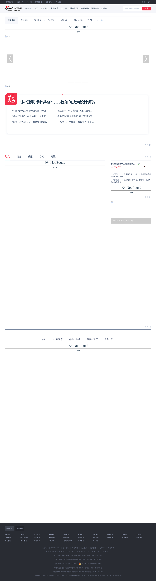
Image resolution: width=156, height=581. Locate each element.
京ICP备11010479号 (61, 564)
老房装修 (51, 20)
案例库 (38, 20)
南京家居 (110, 534)
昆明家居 (125, 534)
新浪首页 (66, 548)
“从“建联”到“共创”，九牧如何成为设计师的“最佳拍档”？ (60, 102)
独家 (30, 156)
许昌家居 (81, 541)
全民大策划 (109, 339)
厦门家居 (95, 541)
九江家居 (95, 537)
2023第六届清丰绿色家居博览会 (123, 164)
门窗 (71, 555)
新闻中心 (20, 2)
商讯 (53, 156)
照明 (96, 555)
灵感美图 (24, 20)
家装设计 (64, 20)
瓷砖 (63, 555)
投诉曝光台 (78, 20)
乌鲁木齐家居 (24, 537)
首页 (36, 8)
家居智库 (54, 8)
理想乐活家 (74, 8)
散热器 (84, 555)
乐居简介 (45, 548)
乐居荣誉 (75, 548)
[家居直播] (104, 20)
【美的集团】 (116, 180)
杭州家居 (95, 534)
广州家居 (37, 534)
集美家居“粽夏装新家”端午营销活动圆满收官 (79, 116)
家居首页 (9, 2)
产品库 (58, 2)
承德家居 (37, 541)
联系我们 (84, 548)
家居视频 (85, 8)
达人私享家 (57, 339)
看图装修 (49, 2)
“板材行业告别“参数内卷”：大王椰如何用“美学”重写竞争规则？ (43, 116)
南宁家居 (110, 537)
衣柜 (92, 555)
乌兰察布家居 (67, 541)
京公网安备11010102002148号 (91, 564)
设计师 (29, 2)
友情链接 (20, 528)
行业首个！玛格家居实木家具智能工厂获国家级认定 (82, 110)
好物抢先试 (74, 339)
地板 (59, 555)
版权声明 (102, 548)
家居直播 (38, 2)
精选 (18, 156)
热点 (7, 156)
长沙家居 (139, 534)
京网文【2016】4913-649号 (93, 568)
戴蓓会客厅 (92, 339)
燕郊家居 (81, 537)
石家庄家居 (23, 541)
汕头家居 (52, 541)
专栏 (41, 156)
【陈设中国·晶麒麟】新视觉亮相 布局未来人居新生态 (83, 122)
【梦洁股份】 (116, 174)
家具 (55, 555)
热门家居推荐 (50, 552)
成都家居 (66, 534)
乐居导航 (111, 548)
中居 (90, 20)
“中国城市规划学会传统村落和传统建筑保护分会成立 (38, 110)
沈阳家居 (8, 537)
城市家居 (9, 528)
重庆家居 (52, 537)
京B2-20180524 (72, 564)
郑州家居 (139, 537)
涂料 (75, 555)
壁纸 (79, 555)
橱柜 (88, 555)
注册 (149, 2)
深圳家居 (52, 534)
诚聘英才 (93, 548)
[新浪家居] (13, 8)
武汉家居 (81, 534)
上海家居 (22, 534)
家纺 (100, 555)
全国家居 (8, 534)
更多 (146, 144)
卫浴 (67, 555)
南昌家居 (37, 537)
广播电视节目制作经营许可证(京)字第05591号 (69, 568)
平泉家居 (125, 537)
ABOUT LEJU (55, 548)
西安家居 (66, 537)
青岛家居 (8, 541)
